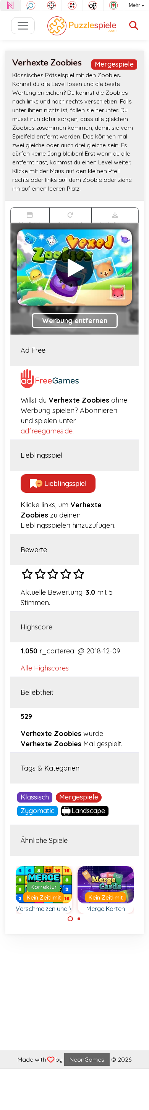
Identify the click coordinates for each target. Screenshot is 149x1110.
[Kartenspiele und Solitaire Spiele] (72, 5)
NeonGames (87, 1059)
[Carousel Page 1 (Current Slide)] (70, 919)
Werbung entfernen (74, 320)
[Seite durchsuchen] (133, 25)
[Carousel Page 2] (79, 919)
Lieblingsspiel (64, 483)
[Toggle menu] (23, 25)
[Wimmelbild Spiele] (30, 5)
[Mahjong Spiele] (113, 5)
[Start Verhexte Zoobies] (74, 267)
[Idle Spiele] (93, 5)
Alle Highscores (45, 668)
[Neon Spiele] (10, 5)
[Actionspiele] (51, 5)
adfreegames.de (47, 431)
